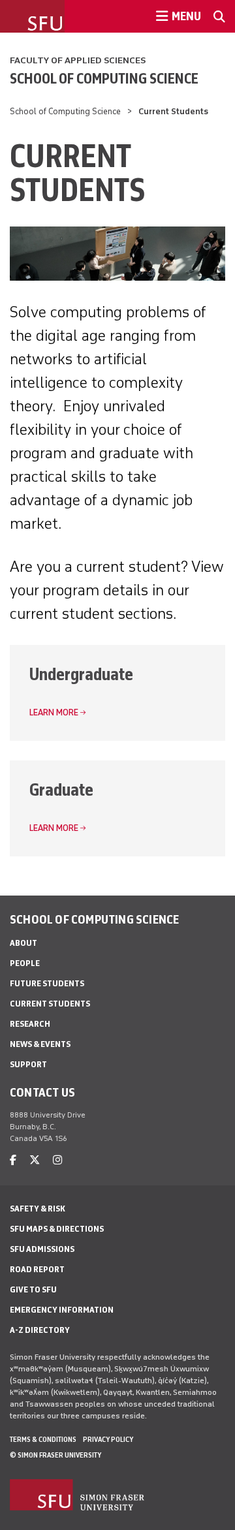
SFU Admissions (42, 1249)
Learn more (53, 712)
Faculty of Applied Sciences (78, 60)
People (25, 963)
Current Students (50, 1003)
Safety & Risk (37, 1208)
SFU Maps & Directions (57, 1228)
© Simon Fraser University (55, 1455)
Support (28, 1064)
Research (30, 1023)
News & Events (40, 1044)
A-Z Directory (40, 1329)
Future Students (47, 983)
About (23, 942)
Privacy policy (108, 1439)
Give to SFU (33, 1289)
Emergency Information (62, 1309)
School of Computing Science (104, 78)
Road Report (37, 1269)
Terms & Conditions (43, 1439)
